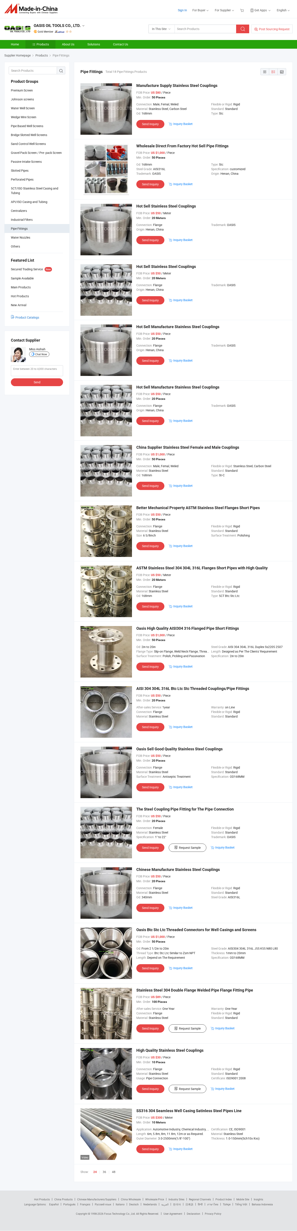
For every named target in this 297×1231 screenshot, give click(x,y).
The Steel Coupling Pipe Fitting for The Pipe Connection (185, 809)
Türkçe (226, 1204)
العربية (165, 1204)
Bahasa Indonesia (262, 1204)
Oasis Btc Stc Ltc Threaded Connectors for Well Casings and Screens (196, 929)
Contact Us (120, 44)
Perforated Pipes (22, 179)
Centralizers (19, 211)
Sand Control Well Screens (28, 144)
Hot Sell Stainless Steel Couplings (166, 206)
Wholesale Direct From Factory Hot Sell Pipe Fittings (182, 146)
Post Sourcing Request (274, 29)
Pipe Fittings (19, 228)
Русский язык (103, 1204)
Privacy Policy (213, 1213)
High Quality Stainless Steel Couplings (170, 1050)
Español (54, 1204)
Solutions (93, 44)
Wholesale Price (154, 1199)
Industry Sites (176, 1199)
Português (69, 1204)
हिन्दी (200, 1204)
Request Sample (190, 848)
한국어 (177, 1204)
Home (15, 44)
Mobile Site (242, 1199)
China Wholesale (131, 1199)
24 (95, 1172)
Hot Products (42, 1199)
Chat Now (41, 354)
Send (37, 382)
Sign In (182, 10)
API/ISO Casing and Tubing (29, 202)
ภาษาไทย (212, 1204)
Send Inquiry (150, 124)
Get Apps (260, 10)
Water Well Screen (23, 108)
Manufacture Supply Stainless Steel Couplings (176, 85)
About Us (68, 44)
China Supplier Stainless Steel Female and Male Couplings (187, 447)
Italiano (120, 1204)
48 (113, 1172)
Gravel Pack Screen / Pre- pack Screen (36, 153)
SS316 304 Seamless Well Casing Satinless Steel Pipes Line (189, 1110)
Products (43, 44)
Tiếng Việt (241, 1204)
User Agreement (173, 1213)
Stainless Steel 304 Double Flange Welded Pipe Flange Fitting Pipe (194, 990)
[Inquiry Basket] (242, 10)
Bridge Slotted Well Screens (29, 135)
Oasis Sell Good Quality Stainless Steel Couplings (179, 749)
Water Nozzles (20, 237)
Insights (258, 1199)
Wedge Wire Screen (23, 117)
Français (85, 1204)
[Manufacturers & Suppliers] (32, 8)
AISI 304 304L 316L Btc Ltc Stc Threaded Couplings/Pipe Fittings (192, 688)
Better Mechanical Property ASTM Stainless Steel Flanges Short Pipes (198, 507)
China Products (63, 1199)
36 (104, 1172)
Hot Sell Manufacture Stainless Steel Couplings (177, 326)
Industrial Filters (22, 220)
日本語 (189, 1204)
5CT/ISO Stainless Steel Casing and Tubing (34, 190)
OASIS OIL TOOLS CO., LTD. (57, 25)
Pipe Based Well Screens (27, 126)
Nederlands (150, 1204)
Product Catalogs (27, 317)
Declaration (193, 1213)
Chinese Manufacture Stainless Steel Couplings (178, 869)
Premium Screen (22, 90)
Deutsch (134, 1204)
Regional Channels (200, 1199)
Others (15, 246)
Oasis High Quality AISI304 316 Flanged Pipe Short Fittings (187, 628)
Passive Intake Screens (26, 161)
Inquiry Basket (183, 124)
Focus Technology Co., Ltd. (120, 1213)
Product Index (223, 1199)
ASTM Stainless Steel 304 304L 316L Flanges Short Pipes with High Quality (202, 568)
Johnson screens (22, 99)
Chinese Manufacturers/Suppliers (96, 1199)
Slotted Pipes (19, 170)
